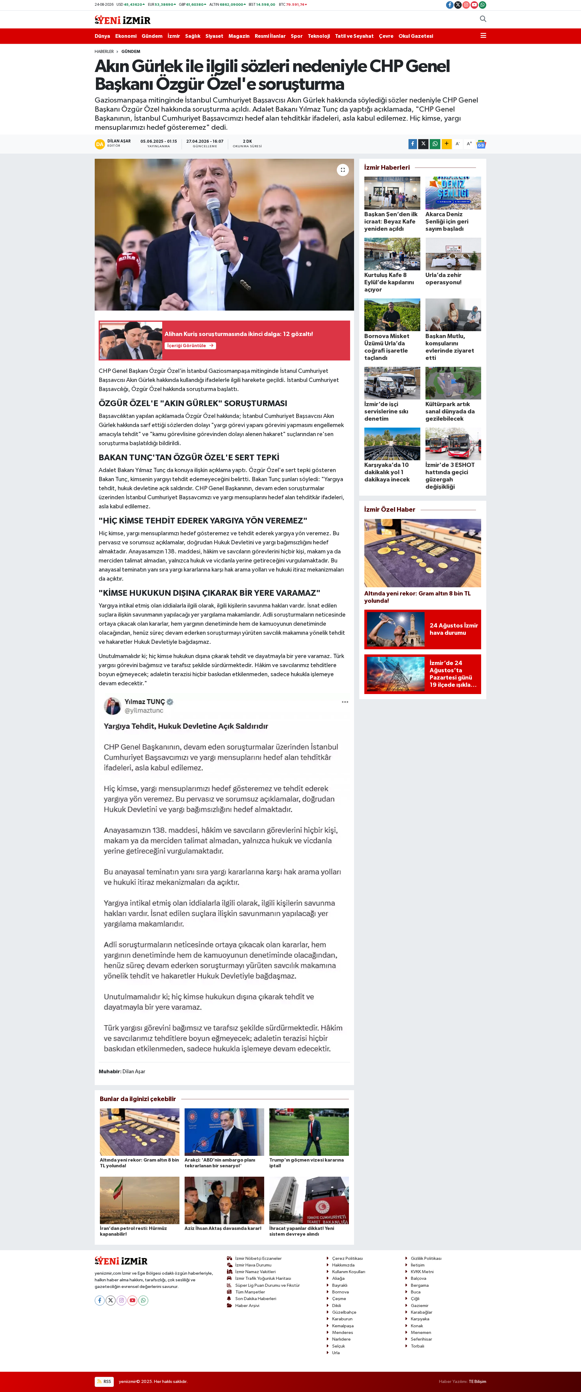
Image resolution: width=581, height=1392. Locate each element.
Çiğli (415, 1298)
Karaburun (342, 1319)
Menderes (342, 1332)
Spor (297, 36)
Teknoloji (319, 36)
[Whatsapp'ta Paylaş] (435, 144)
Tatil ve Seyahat (354, 36)
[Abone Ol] (481, 144)
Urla (336, 1353)
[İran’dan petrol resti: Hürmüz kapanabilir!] (139, 1200)
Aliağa (338, 1278)
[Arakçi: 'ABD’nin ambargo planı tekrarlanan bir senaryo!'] (224, 1132)
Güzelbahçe (344, 1312)
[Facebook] (100, 1301)
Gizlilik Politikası (426, 1258)
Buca (416, 1292)
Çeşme (339, 1298)
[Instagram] (121, 1301)
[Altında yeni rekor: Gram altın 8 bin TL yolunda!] (139, 1132)
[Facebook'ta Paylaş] (413, 144)
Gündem (152, 36)
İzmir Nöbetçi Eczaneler (258, 1258)
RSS (107, 1381)
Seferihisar (421, 1339)
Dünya (102, 36)
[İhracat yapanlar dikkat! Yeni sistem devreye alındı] (309, 1200)
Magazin (239, 36)
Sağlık (192, 36)
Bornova (340, 1292)
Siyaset (214, 36)
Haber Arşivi (247, 1305)
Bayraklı (339, 1285)
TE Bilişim (477, 1381)
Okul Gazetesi (416, 36)
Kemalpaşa (343, 1326)
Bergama (420, 1285)
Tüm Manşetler (250, 1292)
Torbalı (417, 1346)
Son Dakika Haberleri (255, 1298)
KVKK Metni (422, 1272)
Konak (417, 1326)
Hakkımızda (343, 1265)
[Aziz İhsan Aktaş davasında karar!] (224, 1200)
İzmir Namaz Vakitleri (255, 1272)
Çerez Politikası (347, 1258)
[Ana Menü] (483, 36)
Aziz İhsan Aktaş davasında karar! (223, 1228)
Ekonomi (125, 36)
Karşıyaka (420, 1319)
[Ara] (483, 20)
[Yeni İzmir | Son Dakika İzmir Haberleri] (122, 19)
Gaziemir (419, 1305)
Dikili (336, 1305)
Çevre (386, 36)
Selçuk (338, 1346)
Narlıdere (341, 1339)
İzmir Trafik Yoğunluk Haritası (263, 1278)
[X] (111, 1301)
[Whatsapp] (143, 1301)
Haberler (104, 52)
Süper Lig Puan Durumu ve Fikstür (267, 1285)
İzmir (174, 36)
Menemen (421, 1332)
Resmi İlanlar (270, 36)
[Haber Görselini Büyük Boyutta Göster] (224, 875)
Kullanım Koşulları (348, 1272)
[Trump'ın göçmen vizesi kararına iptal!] (309, 1132)
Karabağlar (421, 1312)
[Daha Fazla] (447, 144)
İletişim (418, 1265)
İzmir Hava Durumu (253, 1265)
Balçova (418, 1278)
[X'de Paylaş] (423, 144)
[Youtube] (132, 1301)
